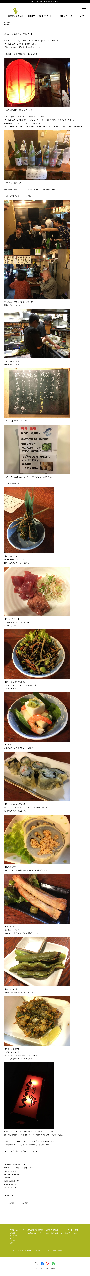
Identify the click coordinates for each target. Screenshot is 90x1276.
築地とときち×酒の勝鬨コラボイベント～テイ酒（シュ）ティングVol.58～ (44, 17)
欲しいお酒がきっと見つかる (54, 1233)
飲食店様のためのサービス (34, 1233)
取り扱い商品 (13, 1235)
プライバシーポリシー (45, 1250)
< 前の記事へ (10, 1203)
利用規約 (55, 1250)
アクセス (12, 1240)
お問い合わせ (13, 1243)
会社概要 (12, 1233)
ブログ (12, 1238)
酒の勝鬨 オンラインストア (72, 1233)
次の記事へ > (26, 1203)
